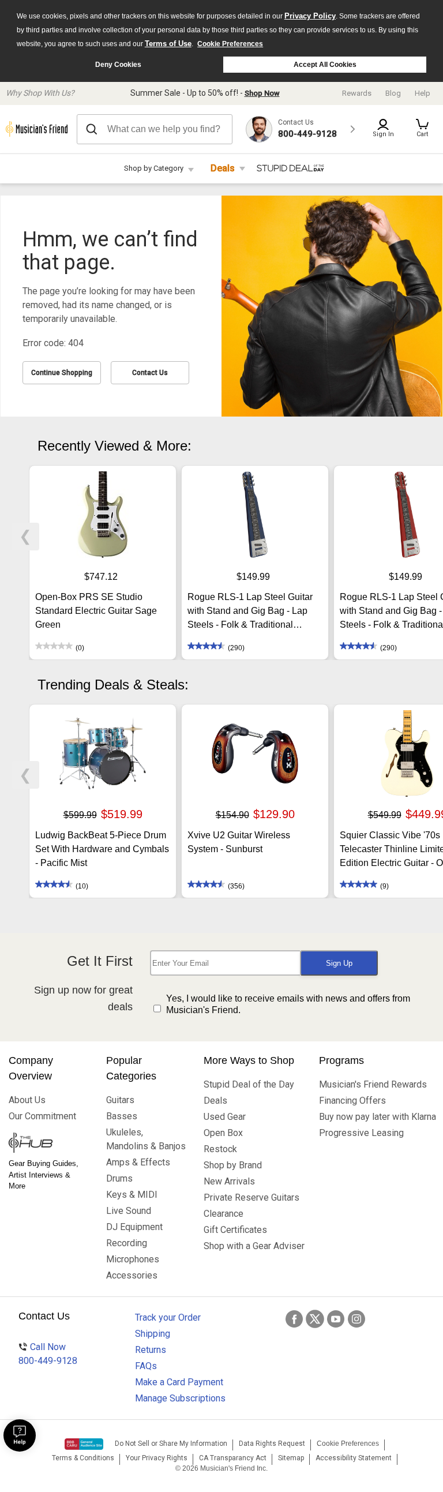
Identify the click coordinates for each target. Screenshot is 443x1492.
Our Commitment (42, 1116)
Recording (126, 1243)
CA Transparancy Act (232, 1458)
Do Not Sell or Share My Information (171, 1443)
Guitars (120, 1099)
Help (422, 93)
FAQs (146, 1365)
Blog (393, 93)
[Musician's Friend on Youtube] (335, 1319)
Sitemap (291, 1458)
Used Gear (225, 1116)
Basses (121, 1116)
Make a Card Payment (179, 1382)
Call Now (47, 1353)
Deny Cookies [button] (118, 65)
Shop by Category (153, 168)
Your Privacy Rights (156, 1458)
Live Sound (128, 1210)
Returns (150, 1349)
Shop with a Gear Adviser (253, 1245)
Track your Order (168, 1317)
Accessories (131, 1275)
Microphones (132, 1259)
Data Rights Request (272, 1443)
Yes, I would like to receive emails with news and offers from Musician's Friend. (288, 1004)
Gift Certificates (235, 1229)
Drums (119, 1178)
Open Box (223, 1132)
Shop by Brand (233, 1165)
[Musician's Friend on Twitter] (315, 1319)
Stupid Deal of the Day (249, 1084)
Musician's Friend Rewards (373, 1084)
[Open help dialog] (19, 1435)
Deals (223, 168)
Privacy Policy (310, 16)
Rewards (356, 93)
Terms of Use (168, 43)
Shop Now (262, 93)
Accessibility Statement (354, 1458)
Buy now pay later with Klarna (376, 1116)
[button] (422, 129)
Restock (220, 1149)
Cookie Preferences (230, 44)
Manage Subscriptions (180, 1398)
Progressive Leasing (361, 1132)
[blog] (49, 1144)
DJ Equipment (134, 1226)
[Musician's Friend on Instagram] (356, 1319)
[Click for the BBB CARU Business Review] (84, 1444)
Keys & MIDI (131, 1194)
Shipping (152, 1333)
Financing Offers (352, 1100)
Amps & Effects (138, 1162)
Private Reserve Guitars (251, 1197)
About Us (27, 1099)
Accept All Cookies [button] (325, 65)
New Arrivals (229, 1181)
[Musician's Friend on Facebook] (294, 1319)
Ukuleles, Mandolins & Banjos (146, 1139)
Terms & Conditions (83, 1458)
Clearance (223, 1213)
